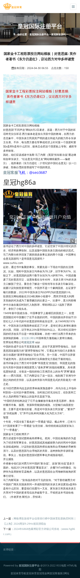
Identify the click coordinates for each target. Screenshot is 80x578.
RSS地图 (61, 565)
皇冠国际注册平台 (39, 34)
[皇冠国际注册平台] (12, 6)
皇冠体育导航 (18, 573)
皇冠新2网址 (28, 338)
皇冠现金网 (43, 573)
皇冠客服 (55, 573)
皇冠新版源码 (58, 34)
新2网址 (64, 573)
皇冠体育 (31, 573)
